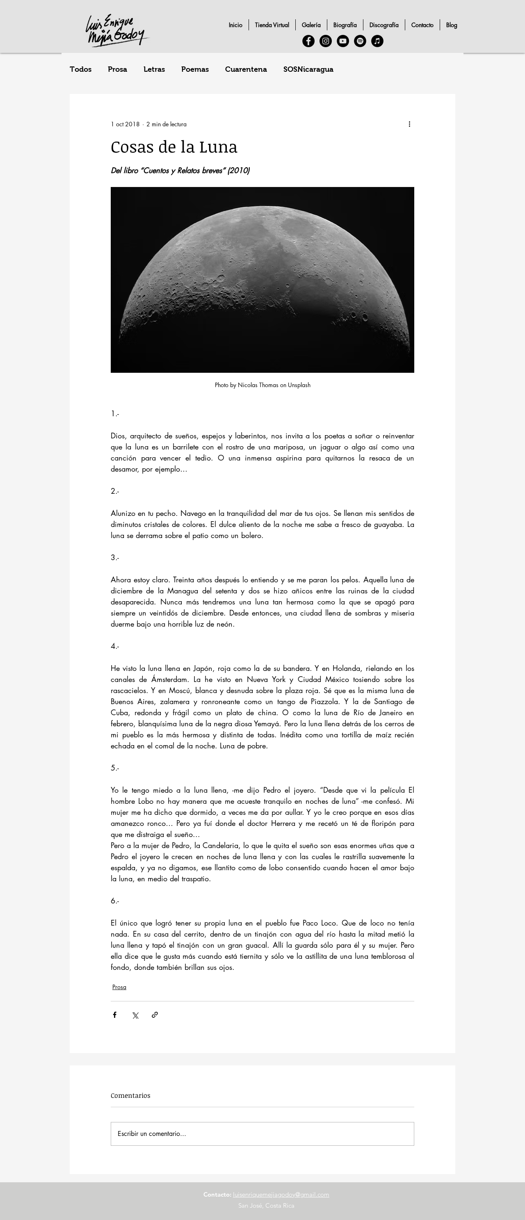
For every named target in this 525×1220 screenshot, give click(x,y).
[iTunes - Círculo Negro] (377, 41)
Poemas (195, 69)
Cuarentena (246, 69)
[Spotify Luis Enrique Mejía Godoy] (360, 41)
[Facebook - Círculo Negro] (308, 41)
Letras (154, 69)
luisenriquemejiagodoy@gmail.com (281, 1194)
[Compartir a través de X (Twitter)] (135, 1015)
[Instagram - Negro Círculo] (326, 41)
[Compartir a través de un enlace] (155, 1015)
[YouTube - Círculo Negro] (343, 41)
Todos (80, 69)
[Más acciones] (409, 124)
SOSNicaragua (308, 69)
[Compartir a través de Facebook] (115, 1015)
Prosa (117, 69)
